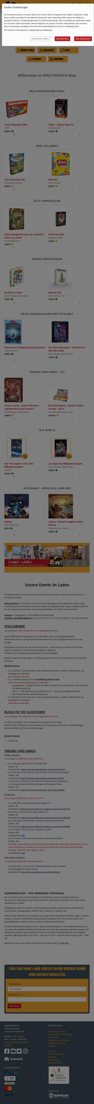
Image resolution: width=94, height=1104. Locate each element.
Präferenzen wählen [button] (40, 39)
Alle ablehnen (62, 39)
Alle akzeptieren (83, 39)
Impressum (47, 30)
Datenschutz (35, 30)
